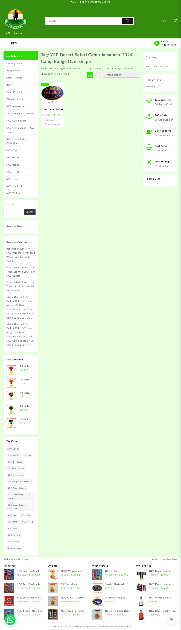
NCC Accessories (16, 106)
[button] (10, 619)
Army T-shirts (14, 77)
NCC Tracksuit (14, 186)
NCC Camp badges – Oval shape (20, 129)
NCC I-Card (13, 157)
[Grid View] (90, 75)
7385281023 (169, 44)
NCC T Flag (12, 171)
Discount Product (16, 99)
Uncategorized (14, 63)
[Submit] (127, 21)
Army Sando (13, 70)
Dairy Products (14, 92)
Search (10, 204)
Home (44, 68)
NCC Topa (12, 179)
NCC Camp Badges (17, 120)
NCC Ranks (12, 164)
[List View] (98, 75)
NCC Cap (11, 150)
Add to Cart (54, 124)
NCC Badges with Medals (20, 113)
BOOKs (10, 84)
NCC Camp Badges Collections (17, 141)
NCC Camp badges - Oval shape (19, 496)
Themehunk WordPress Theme (113, 626)
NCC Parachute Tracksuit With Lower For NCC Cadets (20, 256)
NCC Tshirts (13, 193)
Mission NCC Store (70, 626)
